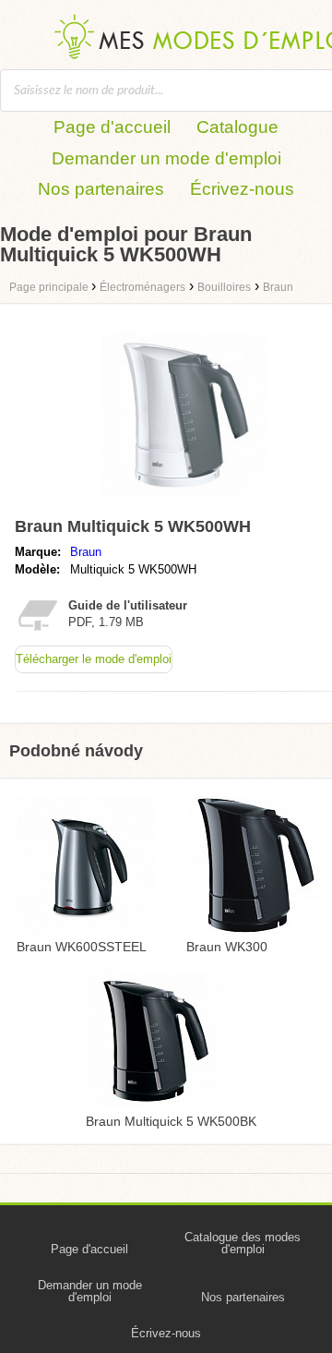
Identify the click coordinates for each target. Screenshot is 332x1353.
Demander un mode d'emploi (166, 158)
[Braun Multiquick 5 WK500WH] (184, 501)
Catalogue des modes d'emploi (242, 1243)
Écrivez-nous (242, 189)
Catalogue (237, 127)
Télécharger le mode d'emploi (94, 659)
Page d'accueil (112, 127)
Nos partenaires (101, 189)
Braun (85, 552)
